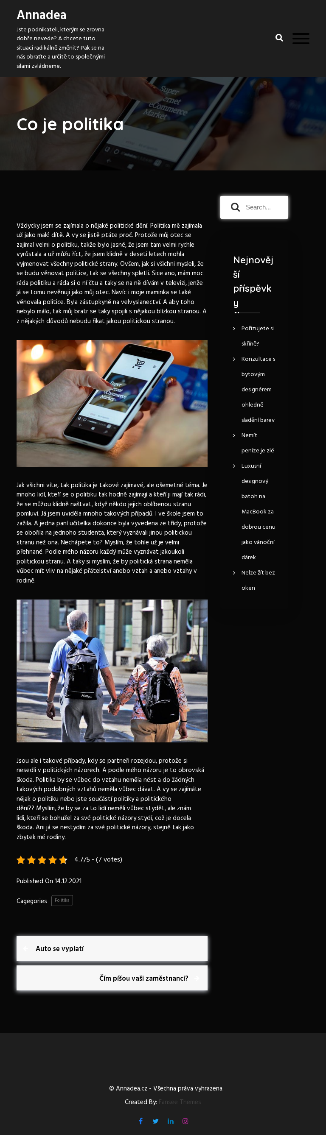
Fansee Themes (180, 1102)
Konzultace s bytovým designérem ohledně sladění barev (258, 389)
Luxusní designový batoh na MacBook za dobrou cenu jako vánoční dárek (258, 512)
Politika (62, 900)
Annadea (42, 16)
